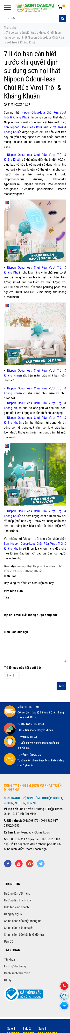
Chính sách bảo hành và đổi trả (24, 934)
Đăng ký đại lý (13, 914)
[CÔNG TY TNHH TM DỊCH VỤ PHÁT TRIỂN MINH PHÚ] (35, 7)
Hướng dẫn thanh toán (18, 900)
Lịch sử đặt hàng (15, 966)
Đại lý (7, 980)
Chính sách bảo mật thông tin (22, 921)
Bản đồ (8, 941)
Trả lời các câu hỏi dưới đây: (23, 668)
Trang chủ (10, 28)
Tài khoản (10, 959)
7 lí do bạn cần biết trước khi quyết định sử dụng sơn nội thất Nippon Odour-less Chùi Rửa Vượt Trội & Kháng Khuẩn (34, 37)
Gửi (61, 686)
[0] (60, 7)
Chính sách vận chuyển (18, 928)
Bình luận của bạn (16, 632)
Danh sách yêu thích (17, 973)
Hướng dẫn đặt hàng (17, 893)
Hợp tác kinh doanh (16, 907)
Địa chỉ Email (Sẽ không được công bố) (30, 615)
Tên (6, 598)
